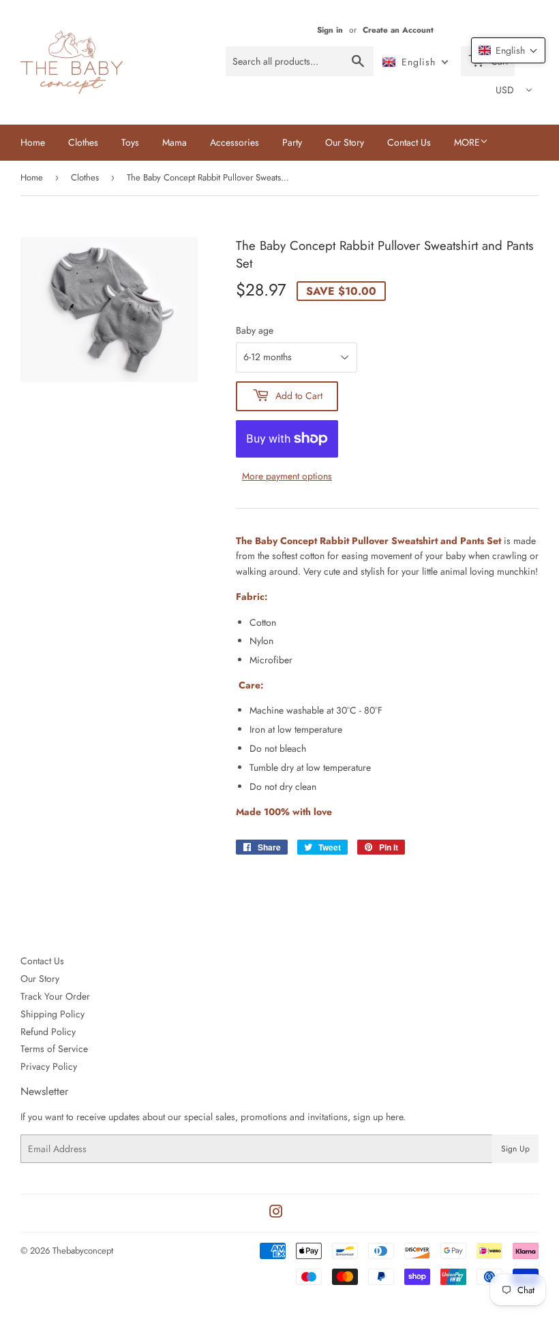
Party (292, 142)
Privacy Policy (48, 1066)
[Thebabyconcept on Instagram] (276, 1213)
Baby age (254, 330)
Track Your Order (55, 996)
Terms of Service (54, 1048)
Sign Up (515, 1149)
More (467, 142)
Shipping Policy (52, 1014)
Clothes (83, 142)
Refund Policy (48, 1031)
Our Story (344, 142)
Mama (174, 142)
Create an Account (398, 29)
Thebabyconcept (82, 1250)
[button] (508, 50)
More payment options (287, 476)
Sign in (330, 29)
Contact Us (409, 142)
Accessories (234, 142)
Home (32, 142)
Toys (130, 142)
